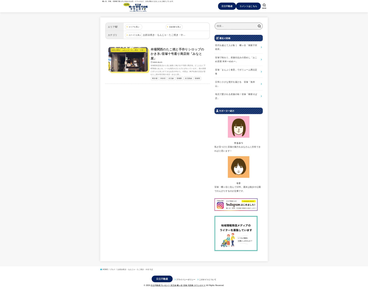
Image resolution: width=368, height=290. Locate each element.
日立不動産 (227, 6)
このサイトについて (207, 279)
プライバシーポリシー (185, 279)
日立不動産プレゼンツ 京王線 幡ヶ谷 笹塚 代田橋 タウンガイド (178, 285)
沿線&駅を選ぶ (175, 27)
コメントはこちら (248, 6)
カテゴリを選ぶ (135, 35)
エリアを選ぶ (134, 27)
